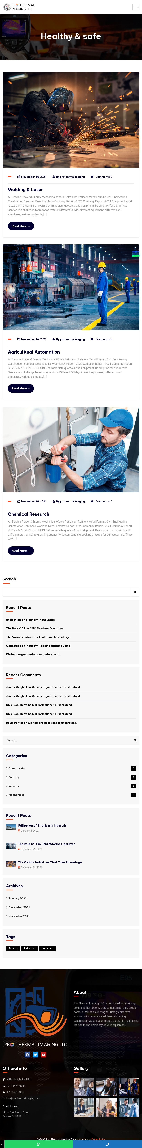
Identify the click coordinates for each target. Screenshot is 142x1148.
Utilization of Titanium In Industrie (30, 619)
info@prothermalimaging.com (22, 1098)
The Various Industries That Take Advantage (38, 637)
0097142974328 (15, 1092)
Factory (71, 777)
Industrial (29, 948)
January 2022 (17, 898)
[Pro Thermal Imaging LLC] (19, 7)
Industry (71, 786)
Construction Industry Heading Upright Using (38, 645)
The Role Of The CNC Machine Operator (34, 628)
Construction (71, 768)
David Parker (14, 723)
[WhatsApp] (38, 1144)
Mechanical (71, 795)
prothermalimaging (72, 177)
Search (9, 579)
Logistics (47, 948)
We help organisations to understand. (33, 654)
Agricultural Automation (34, 352)
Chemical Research (28, 514)
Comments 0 (103, 177)
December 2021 (19, 907)
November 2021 (19, 916)
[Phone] (107, 1144)
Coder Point (98, 1139)
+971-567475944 (15, 1085)
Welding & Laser (25, 189)
